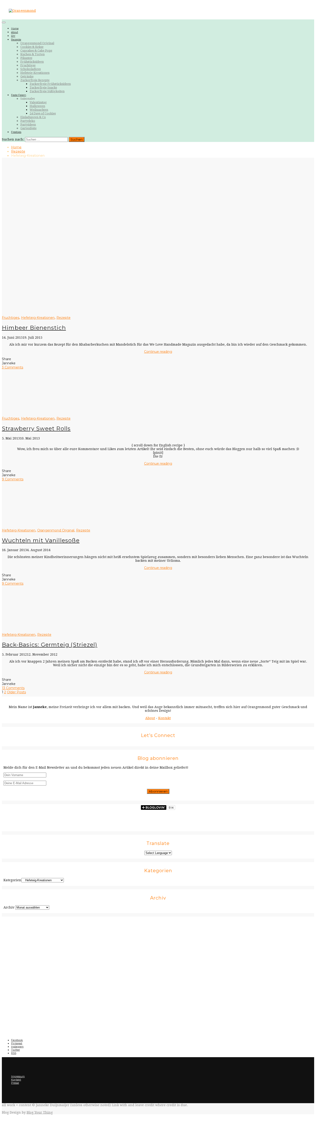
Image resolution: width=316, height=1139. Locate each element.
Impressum (18, 1076)
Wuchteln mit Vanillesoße (41, 540)
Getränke (27, 76)
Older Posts (16, 692)
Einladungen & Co (33, 117)
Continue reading (158, 352)
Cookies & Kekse (31, 47)
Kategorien (12, 880)
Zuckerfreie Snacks (43, 87)
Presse (15, 1082)
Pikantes (26, 58)
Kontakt (164, 718)
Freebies (16, 132)
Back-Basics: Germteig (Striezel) (49, 644)
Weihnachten (39, 109)
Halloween (37, 106)
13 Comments (13, 688)
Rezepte (16, 39)
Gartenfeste (28, 128)
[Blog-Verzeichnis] (158, 973)
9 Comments (12, 479)
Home (15, 28)
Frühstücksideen (32, 61)
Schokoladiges (30, 69)
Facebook (17, 1040)
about (14, 32)
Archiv (8, 907)
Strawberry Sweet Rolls (36, 428)
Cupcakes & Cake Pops (36, 50)
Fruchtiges (27, 65)
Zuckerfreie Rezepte (35, 80)
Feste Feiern (18, 95)
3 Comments (12, 367)
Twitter (15, 1049)
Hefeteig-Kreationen (35, 72)
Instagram (17, 1046)
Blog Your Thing (40, 1112)
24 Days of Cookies (43, 113)
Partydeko (27, 121)
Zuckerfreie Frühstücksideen (50, 84)
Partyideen (28, 124)
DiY (13, 35)
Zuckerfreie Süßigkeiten (47, 91)
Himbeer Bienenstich (34, 327)
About (150, 718)
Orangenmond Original (37, 43)
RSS (13, 1053)
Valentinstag (38, 102)
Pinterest (16, 1043)
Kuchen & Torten (32, 54)
